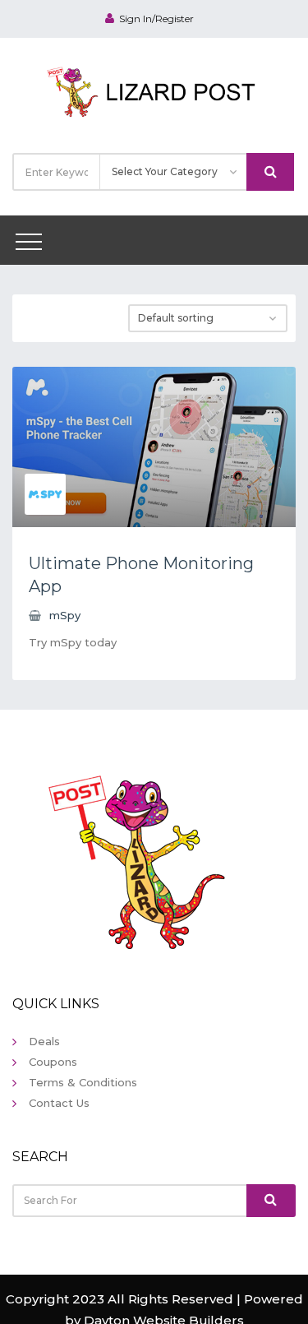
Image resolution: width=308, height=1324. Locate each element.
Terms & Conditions (83, 1082)
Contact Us (59, 1102)
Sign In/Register (156, 18)
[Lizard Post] (154, 89)
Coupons (53, 1061)
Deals (44, 1041)
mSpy (64, 615)
